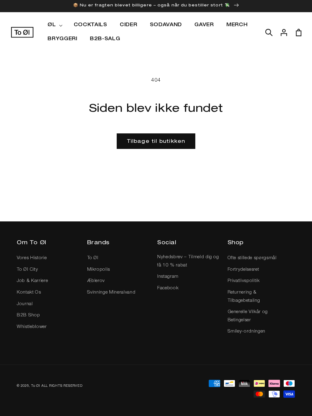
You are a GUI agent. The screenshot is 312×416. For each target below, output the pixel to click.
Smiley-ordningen (247, 331)
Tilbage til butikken (156, 141)
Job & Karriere (32, 281)
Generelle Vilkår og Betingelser (248, 316)
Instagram (168, 276)
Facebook (168, 288)
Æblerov (96, 281)
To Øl (92, 258)
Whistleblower (32, 327)
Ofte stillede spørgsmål (252, 258)
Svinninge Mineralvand (111, 292)
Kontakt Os (29, 292)
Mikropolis (98, 269)
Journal (25, 304)
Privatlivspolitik (244, 281)
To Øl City (27, 269)
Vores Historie (32, 258)
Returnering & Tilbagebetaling (244, 296)
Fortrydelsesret (243, 269)
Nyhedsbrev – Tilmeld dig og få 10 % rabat (188, 261)
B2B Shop (28, 315)
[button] (54, 25)
